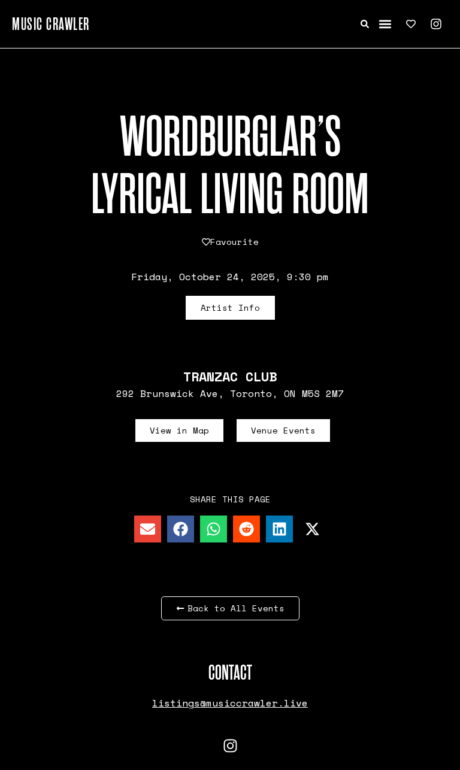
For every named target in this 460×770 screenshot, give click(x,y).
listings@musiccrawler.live (230, 703)
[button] (385, 24)
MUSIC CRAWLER (51, 24)
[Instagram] (436, 24)
